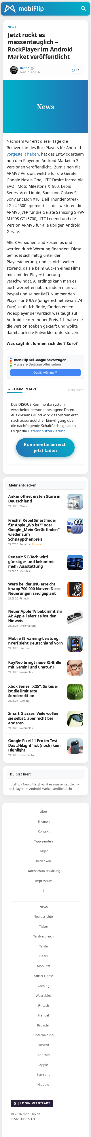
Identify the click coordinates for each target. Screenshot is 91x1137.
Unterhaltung (43, 1035)
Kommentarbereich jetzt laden (45, 447)
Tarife (43, 946)
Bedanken (43, 861)
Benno (24, 68)
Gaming (43, 986)
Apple (43, 1065)
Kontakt (43, 831)
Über (43, 811)
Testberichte (43, 916)
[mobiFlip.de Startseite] (25, 9)
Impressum (43, 881)
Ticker (43, 926)
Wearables (43, 995)
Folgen (43, 851)
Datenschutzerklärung (47, 431)
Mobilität (43, 966)
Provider (43, 1025)
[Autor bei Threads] (32, 68)
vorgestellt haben (23, 154)
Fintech (43, 1005)
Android (44, 1055)
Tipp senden (43, 841)
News (44, 907)
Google (43, 1084)
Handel (43, 1015)
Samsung (44, 1074)
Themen (44, 821)
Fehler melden (76, 390)
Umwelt (43, 1045)
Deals (43, 956)
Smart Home (43, 976)
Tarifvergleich (43, 936)
